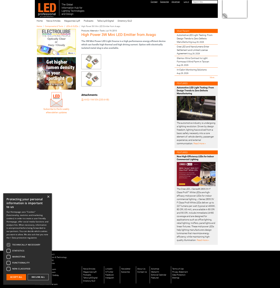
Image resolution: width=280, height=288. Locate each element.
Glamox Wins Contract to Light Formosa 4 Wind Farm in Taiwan (193, 61)
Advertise (155, 269)
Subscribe (125, 272)
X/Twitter (109, 272)
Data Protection (179, 275)
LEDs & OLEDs (72, 26)
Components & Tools (54, 26)
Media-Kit (155, 272)
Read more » (199, 143)
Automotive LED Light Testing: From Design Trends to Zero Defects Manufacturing (194, 38)
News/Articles (53, 20)
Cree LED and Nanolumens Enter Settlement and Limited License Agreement (193, 50)
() (96, 99)
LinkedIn (109, 269)
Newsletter (125, 269)
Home (40, 20)
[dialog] (27, 239)
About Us (141, 269)
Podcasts (88, 20)
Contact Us (142, 272)
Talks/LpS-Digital (105, 20)
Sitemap (175, 278)
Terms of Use (178, 269)
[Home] (47, 8)
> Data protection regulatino (23, 237)
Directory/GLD (125, 20)
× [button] (48, 197)
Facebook (109, 275)
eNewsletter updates (56, 112)
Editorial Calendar (158, 275)
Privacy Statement (180, 272)
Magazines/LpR (72, 20)
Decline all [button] (38, 277)
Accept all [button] (16, 277)
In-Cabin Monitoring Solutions (192, 71)
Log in (186, 2)
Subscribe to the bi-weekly (56, 109)
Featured (155, 278)
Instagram (109, 278)
